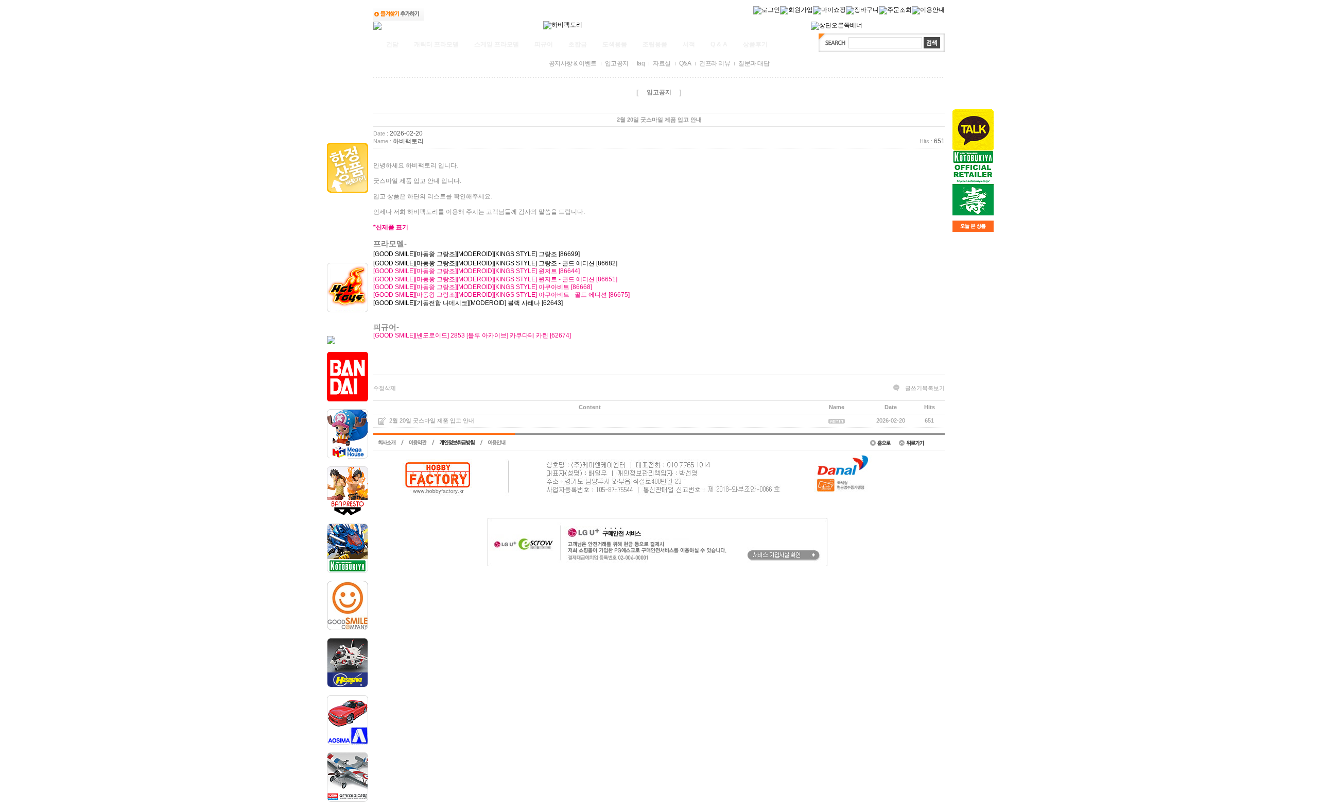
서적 (689, 44)
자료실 (662, 63)
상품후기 (755, 44)
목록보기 (933, 388)
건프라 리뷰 (714, 63)
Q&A (685, 63)
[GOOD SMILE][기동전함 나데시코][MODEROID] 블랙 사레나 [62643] (468, 303)
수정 (379, 388)
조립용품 (655, 44)
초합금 (577, 44)
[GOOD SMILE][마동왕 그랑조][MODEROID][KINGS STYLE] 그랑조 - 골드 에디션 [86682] (495, 263)
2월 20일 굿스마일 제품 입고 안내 (431, 421)
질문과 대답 (753, 63)
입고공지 (617, 63)
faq (641, 63)
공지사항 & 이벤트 (573, 63)
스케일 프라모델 (496, 44)
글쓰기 (913, 388)
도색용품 (614, 44)
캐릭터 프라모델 (436, 44)
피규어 (543, 44)
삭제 (390, 388)
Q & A (718, 44)
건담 (392, 44)
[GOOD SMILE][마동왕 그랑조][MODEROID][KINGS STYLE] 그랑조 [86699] (476, 254)
